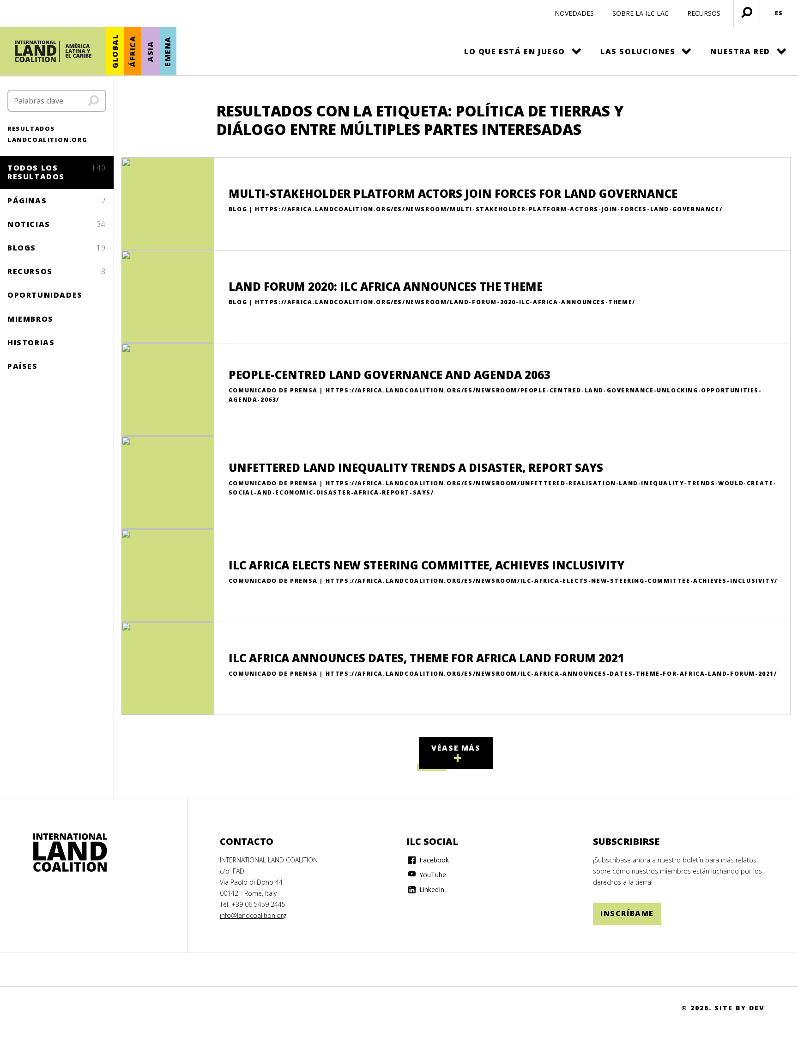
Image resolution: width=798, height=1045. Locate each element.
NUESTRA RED (740, 51)
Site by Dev (739, 1007)
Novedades (574, 13)
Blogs (56, 248)
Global (115, 51)
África (132, 51)
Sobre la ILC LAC (640, 13)
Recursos (56, 271)
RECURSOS (703, 13)
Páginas (56, 201)
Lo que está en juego (514, 51)
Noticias (56, 224)
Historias (30, 342)
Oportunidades (45, 295)
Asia (150, 51)
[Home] (70, 852)
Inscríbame (627, 913)
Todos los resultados (56, 172)
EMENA (168, 51)
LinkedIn (430, 889)
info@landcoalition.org (253, 915)
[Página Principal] (53, 51)
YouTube (431, 874)
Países (22, 366)
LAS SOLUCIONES (637, 51)
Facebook (433, 860)
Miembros (30, 319)
